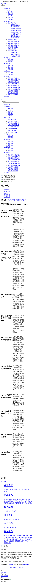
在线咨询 (3, 572)
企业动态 (7, 71)
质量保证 (10, 69)
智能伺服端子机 (13, 47)
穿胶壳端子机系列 (13, 78)
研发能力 (10, 65)
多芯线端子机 (15, 27)
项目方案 (10, 60)
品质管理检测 (15, 56)
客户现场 (10, 61)
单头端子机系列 (13, 94)
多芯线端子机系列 (13, 85)
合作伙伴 (10, 19)
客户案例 (7, 58)
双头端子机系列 (13, 93)
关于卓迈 (7, 10)
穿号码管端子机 (16, 28)
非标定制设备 (12, 49)
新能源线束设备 (13, 39)
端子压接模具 (15, 54)
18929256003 (4, 576)
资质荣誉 (10, 17)
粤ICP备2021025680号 (16, 567)
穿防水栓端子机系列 (14, 89)
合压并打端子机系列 (14, 87)
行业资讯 (10, 74)
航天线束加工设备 (13, 45)
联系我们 (7, 96)
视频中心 (7, 76)
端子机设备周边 (13, 50)
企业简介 (10, 12)
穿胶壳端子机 (15, 25)
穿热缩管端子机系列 (14, 80)
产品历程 (10, 14)
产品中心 (7, 21)
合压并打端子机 (16, 34)
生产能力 (10, 67)
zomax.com (25, 564)
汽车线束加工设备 (13, 41)
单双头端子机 (15, 38)
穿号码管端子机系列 (14, 83)
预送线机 (14, 52)
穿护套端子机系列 (13, 82)
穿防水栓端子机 (16, 32)
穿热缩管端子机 (16, 30)
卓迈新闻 (10, 72)
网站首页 (7, 8)
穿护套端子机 (15, 36)
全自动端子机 (12, 23)
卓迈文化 (10, 16)
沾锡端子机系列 (13, 91)
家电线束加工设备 (13, 43)
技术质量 (7, 63)
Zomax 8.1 (11, 564)
